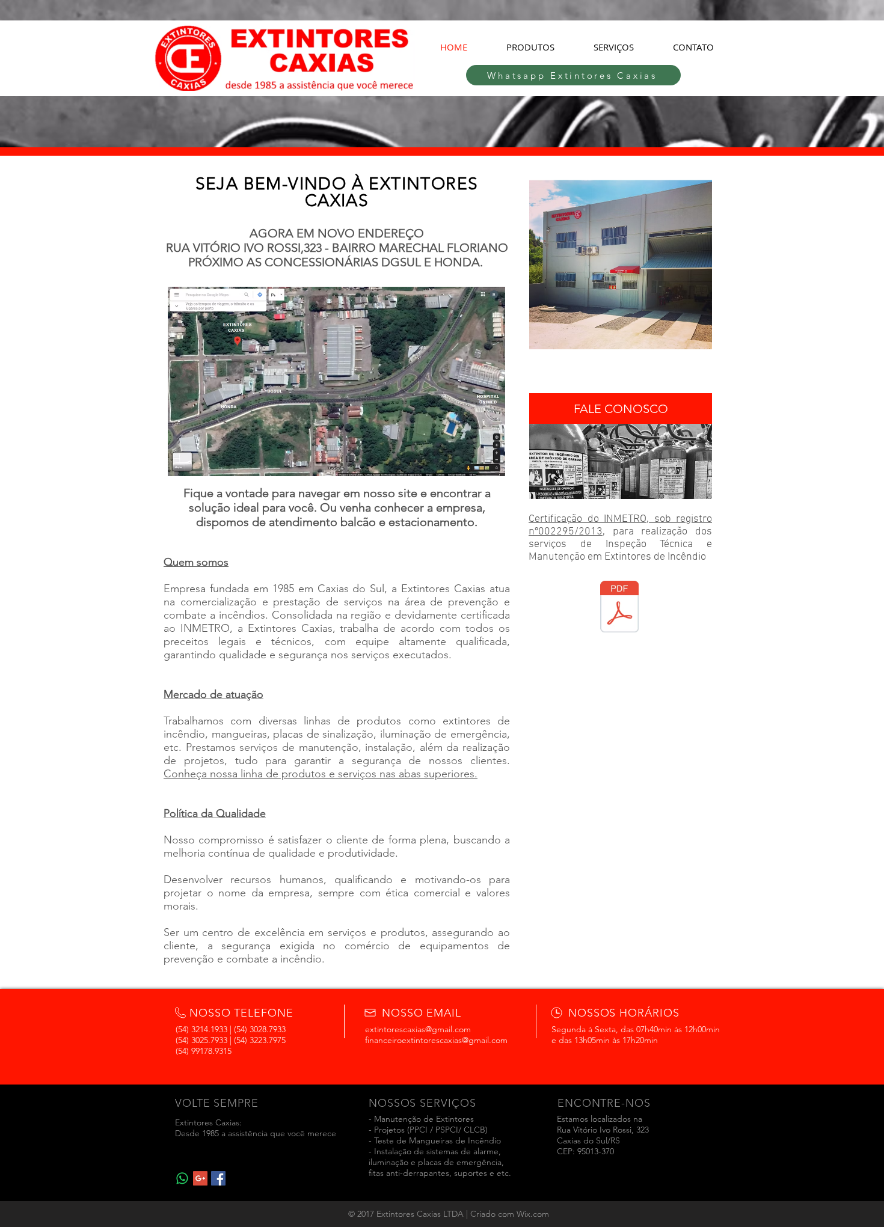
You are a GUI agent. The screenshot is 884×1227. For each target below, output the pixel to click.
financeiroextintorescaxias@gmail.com (436, 1040)
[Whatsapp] (182, 1178)
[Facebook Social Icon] (218, 1178)
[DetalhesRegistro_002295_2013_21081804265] (619, 607)
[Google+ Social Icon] (200, 1178)
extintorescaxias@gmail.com (418, 1029)
